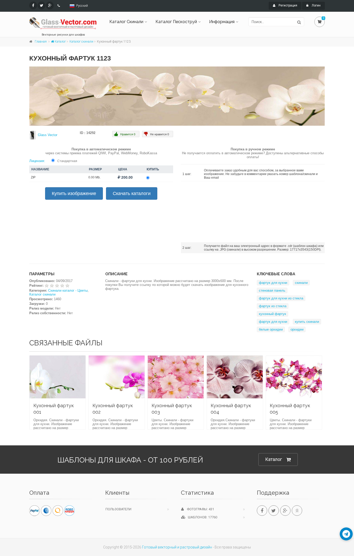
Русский (82, 6)
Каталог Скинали (126, 21)
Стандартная (67, 161)
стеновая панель (272, 290)
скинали (301, 283)
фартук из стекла (272, 306)
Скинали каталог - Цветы (68, 290)
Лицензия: (37, 161)
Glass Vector (47, 135)
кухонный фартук (272, 314)
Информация (222, 21)
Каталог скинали (81, 41)
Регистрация (287, 5)
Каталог (60, 41)
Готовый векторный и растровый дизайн (177, 547)
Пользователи (118, 509)
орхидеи (297, 329)
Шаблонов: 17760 (201, 517)
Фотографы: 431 (199, 509)
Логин (316, 5)
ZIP (33, 177)
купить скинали (307, 322)
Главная (41, 41)
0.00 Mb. (94, 177)
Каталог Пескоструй (176, 21)
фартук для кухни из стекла (281, 298)
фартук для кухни (273, 283)
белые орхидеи (271, 329)
